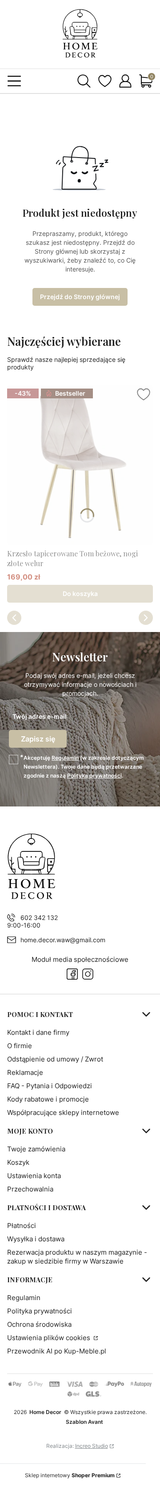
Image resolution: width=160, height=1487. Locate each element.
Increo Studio (91, 1445)
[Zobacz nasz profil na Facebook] (72, 974)
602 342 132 (39, 917)
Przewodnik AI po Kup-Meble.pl (56, 1351)
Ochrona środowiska (39, 1324)
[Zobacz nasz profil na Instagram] (87, 974)
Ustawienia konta (34, 1175)
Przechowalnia (30, 1189)
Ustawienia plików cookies (49, 1337)
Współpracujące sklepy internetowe (63, 1112)
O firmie (19, 1045)
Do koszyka (80, 593)
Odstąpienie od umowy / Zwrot (55, 1059)
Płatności (21, 1225)
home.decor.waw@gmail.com (62, 940)
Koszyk (18, 1162)
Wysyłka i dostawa (35, 1239)
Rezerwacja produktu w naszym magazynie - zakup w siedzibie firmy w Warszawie (77, 1256)
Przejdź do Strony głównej (80, 296)
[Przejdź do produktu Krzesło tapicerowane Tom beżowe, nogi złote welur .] (80, 465)
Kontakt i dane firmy (38, 1032)
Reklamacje (25, 1072)
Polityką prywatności (94, 775)
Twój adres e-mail (39, 716)
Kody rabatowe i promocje (48, 1099)
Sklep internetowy (70, 1475)
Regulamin (65, 757)
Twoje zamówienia (36, 1149)
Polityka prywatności (39, 1311)
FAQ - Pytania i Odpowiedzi (49, 1086)
